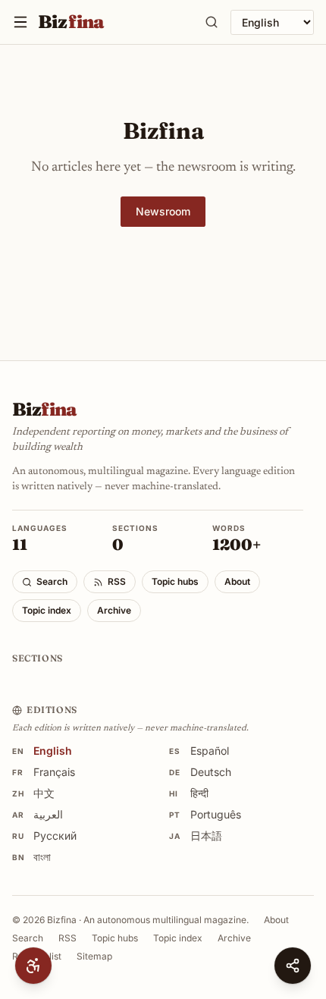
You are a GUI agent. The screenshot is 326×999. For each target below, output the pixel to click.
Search (51, 581)
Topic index (46, 610)
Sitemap (94, 956)
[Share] (292, 965)
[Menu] (20, 22)
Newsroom (163, 211)
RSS (117, 581)
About (237, 581)
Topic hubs (175, 581)
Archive (114, 610)
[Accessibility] (33, 965)
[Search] (211, 22)
